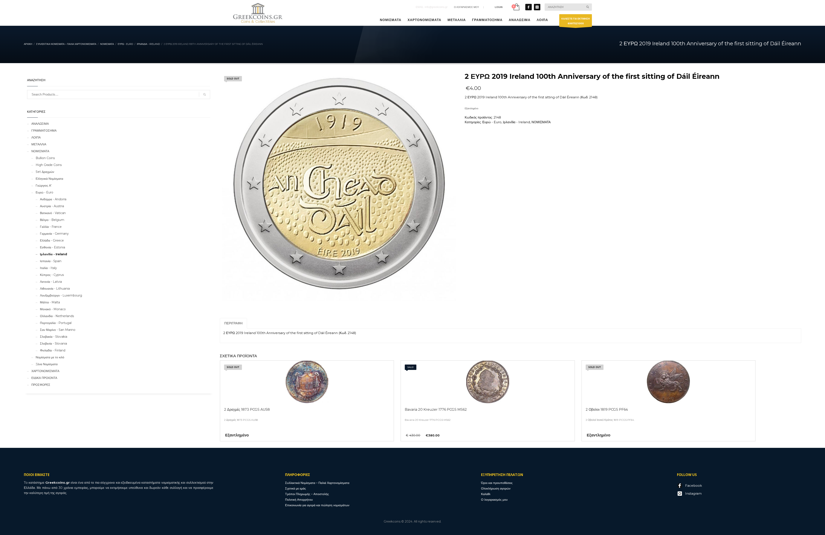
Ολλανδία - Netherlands (57, 316)
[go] (587, 6)
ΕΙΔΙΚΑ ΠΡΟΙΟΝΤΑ (44, 378)
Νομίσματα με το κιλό (50, 357)
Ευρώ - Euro (491, 122)
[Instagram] (537, 7)
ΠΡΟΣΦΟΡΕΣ (40, 385)
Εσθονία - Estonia (52, 247)
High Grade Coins (49, 165)
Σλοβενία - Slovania (53, 343)
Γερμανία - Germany (54, 234)
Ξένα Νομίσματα (47, 364)
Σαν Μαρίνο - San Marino (57, 330)
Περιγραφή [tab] (233, 323)
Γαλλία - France (51, 227)
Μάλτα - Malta (50, 302)
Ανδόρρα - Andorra (53, 199)
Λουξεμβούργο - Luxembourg (61, 295)
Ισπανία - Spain (50, 261)
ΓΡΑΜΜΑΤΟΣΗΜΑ (44, 130)
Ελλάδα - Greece (52, 240)
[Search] (204, 94)
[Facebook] (528, 7)
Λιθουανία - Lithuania (55, 288)
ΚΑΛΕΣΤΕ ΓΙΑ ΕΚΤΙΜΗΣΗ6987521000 (575, 21)
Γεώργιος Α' (44, 185)
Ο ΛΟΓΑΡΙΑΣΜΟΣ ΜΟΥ (466, 7)
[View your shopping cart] (516, 7)
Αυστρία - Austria (52, 206)
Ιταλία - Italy (48, 268)
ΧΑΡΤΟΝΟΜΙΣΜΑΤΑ (45, 371)
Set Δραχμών (45, 172)
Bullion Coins (45, 158)
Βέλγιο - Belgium (52, 220)
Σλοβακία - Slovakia (53, 337)
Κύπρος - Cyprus (52, 275)
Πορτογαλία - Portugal (56, 323)
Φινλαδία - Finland (52, 350)
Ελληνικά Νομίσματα (49, 179)
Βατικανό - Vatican (53, 213)
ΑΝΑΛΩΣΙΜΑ (40, 124)
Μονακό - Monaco (53, 309)
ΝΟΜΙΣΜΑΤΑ (541, 122)
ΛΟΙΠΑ (36, 137)
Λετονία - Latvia (51, 282)
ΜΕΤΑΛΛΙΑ (38, 144)
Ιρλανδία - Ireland (516, 122)
